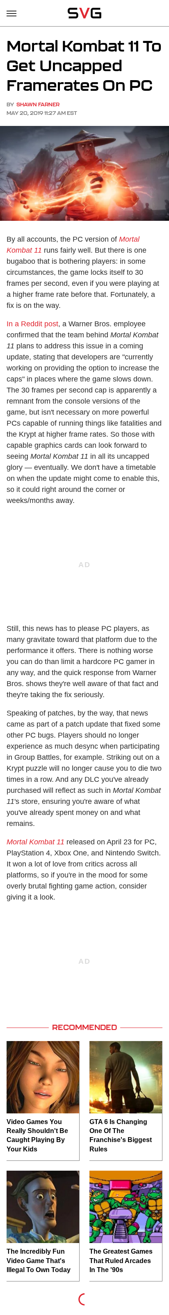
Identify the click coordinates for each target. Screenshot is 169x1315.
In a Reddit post (32, 324)
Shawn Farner (37, 104)
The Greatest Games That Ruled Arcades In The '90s (121, 1260)
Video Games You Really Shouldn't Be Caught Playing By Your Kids (37, 1135)
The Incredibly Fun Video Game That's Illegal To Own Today (39, 1260)
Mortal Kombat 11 (35, 842)
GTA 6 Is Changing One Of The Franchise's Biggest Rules (120, 1135)
